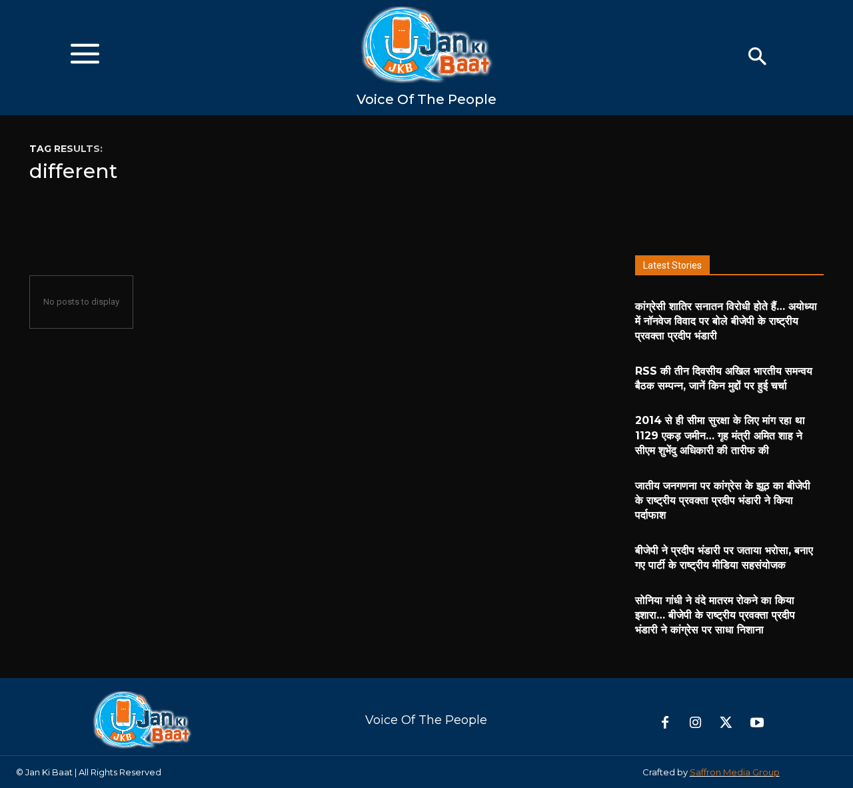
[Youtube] (757, 723)
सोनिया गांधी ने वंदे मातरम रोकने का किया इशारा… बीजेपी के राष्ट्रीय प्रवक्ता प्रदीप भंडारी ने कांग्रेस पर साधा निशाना (715, 615)
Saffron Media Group (735, 772)
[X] (726, 723)
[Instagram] (696, 723)
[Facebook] (665, 723)
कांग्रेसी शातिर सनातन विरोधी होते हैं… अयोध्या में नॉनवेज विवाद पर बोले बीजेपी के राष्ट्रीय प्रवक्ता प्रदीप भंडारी (726, 321)
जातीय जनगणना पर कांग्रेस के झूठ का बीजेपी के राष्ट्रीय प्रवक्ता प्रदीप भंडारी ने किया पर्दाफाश (722, 500)
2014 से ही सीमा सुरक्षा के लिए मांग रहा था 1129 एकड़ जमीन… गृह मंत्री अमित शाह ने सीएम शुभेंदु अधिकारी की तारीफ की (720, 435)
